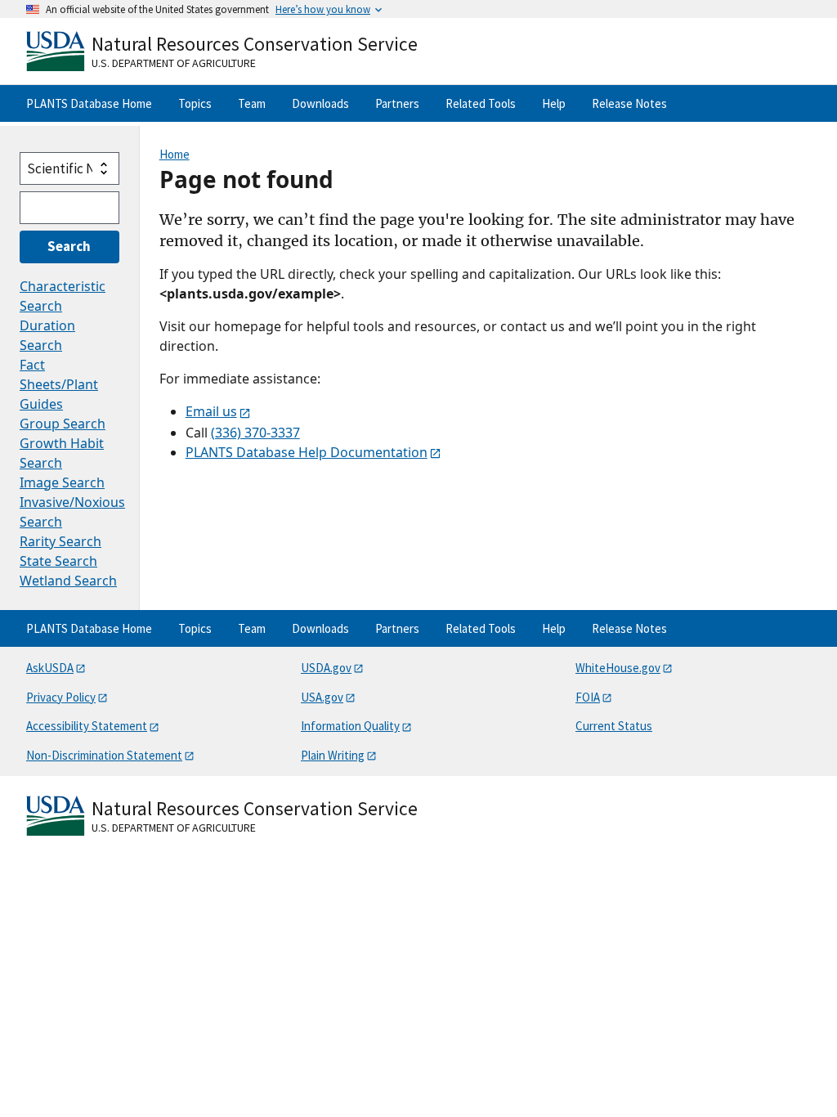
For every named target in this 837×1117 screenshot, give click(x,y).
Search (69, 246)
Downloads (320, 103)
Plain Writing (333, 755)
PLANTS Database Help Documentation (306, 452)
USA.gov (322, 697)
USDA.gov (326, 667)
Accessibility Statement (86, 725)
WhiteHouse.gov (617, 667)
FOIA (587, 697)
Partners (397, 103)
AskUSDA (50, 667)
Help (554, 103)
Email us (211, 411)
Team (252, 103)
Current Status (613, 725)
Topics (195, 103)
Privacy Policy (61, 697)
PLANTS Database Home (89, 103)
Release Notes (629, 103)
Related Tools (480, 103)
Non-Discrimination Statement (104, 755)
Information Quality (350, 725)
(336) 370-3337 (255, 433)
